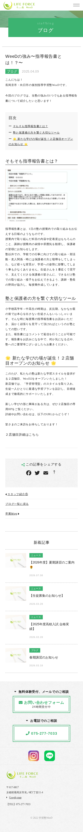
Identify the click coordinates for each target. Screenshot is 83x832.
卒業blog (11, 513)
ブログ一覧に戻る (17, 504)
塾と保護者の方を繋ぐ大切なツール (36, 132)
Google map (15, 797)
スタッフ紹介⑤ (17, 494)
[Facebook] (28, 473)
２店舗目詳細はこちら (22, 434)
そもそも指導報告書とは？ (30, 126)
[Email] (46, 473)
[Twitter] (37, 473)
